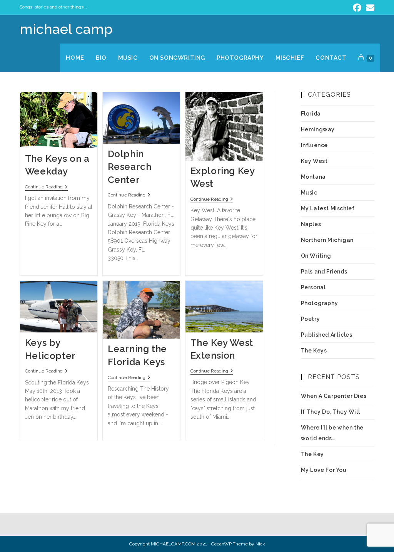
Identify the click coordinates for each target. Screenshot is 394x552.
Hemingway (318, 129)
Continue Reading (46, 187)
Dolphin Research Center (130, 166)
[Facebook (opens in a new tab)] (357, 7)
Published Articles (326, 335)
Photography (319, 303)
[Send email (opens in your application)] (369, 7)
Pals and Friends (324, 271)
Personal (313, 287)
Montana (313, 177)
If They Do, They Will (330, 412)
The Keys (314, 350)
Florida (311, 114)
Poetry (310, 319)
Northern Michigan (327, 240)
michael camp (66, 29)
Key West (314, 161)
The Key (312, 454)
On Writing (316, 256)
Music (309, 193)
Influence (314, 145)
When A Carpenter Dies (334, 396)
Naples (311, 224)
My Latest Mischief (328, 208)
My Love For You (324, 470)
